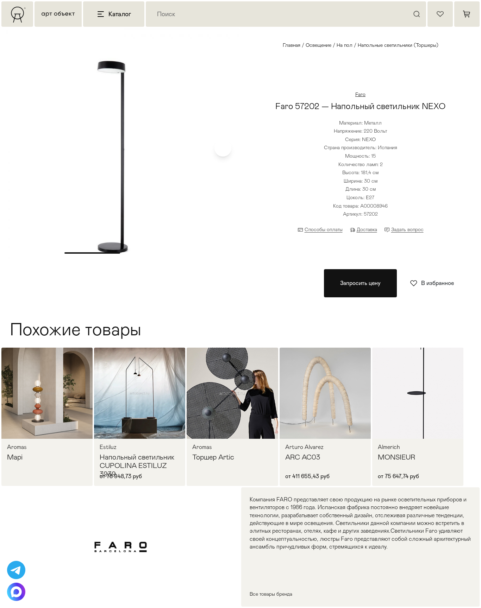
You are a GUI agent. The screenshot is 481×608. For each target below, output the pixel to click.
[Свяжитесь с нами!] (16, 570)
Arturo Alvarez (304, 447)
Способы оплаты (324, 229)
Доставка (367, 229)
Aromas (17, 447)
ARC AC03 (302, 457)
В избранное (437, 283)
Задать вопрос (407, 229)
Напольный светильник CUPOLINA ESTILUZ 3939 (137, 465)
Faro (360, 94)
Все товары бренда (271, 594)
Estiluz (108, 447)
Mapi (15, 457)
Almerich (389, 447)
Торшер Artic (213, 457)
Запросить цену (360, 283)
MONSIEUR (396, 457)
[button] (222, 148)
